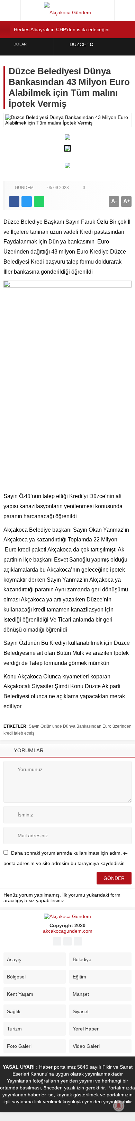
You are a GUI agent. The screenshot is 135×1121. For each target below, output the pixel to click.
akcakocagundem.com (67, 931)
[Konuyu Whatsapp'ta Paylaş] (39, 201)
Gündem (24, 187)
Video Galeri (86, 1046)
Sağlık (13, 1011)
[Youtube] (67, 941)
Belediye (82, 959)
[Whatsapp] (78, 941)
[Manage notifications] (118, 1105)
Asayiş (14, 959)
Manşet (81, 994)
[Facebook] (57, 941)
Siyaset (81, 1011)
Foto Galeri (19, 1046)
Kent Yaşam (20, 994)
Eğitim (79, 976)
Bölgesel (16, 976)
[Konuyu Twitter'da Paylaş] (26, 201)
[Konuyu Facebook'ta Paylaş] (14, 201)
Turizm (14, 1029)
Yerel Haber (86, 1029)
